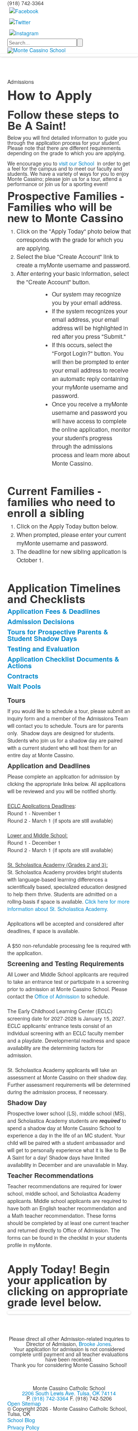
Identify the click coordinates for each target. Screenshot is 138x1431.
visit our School (77, 163)
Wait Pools (24, 686)
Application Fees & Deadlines (53, 611)
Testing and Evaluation (43, 649)
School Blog (21, 1420)
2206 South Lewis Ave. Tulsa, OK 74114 (69, 1393)
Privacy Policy (23, 1427)
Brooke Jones (95, 1344)
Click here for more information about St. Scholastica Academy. (68, 905)
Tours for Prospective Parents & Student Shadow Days (57, 635)
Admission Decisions (40, 621)
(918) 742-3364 (50, 1398)
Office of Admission (57, 996)
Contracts (22, 676)
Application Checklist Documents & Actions (63, 662)
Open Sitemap (24, 1403)
